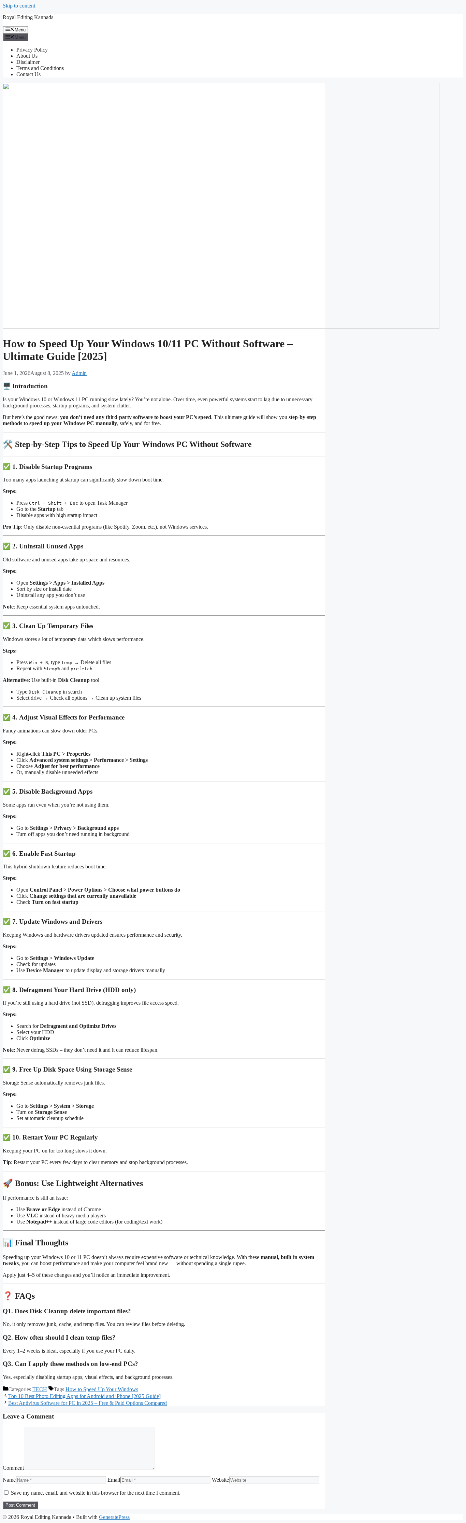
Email (113, 1480)
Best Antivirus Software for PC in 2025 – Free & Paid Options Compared (87, 1403)
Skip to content (19, 6)
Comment (13, 1468)
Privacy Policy (32, 50)
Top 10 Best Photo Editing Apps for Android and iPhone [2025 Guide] (84, 1396)
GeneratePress (114, 1517)
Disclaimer (28, 62)
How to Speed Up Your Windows (101, 1389)
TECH (39, 1389)
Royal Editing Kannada (28, 17)
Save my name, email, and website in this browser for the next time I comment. (95, 1493)
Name (9, 1480)
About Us (27, 56)
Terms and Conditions (40, 68)
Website (220, 1480)
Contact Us (28, 74)
